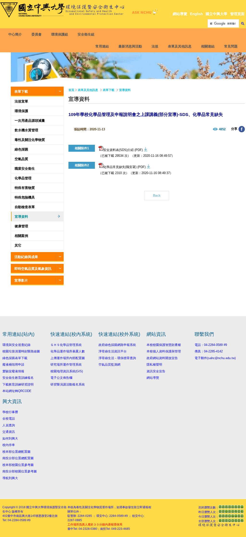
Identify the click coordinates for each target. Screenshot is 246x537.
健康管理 (21, 226)
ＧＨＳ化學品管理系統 (66, 345)
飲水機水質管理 (26, 130)
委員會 (36, 34)
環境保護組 (59, 34)
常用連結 (102, 46)
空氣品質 (21, 159)
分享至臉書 (242, 129)
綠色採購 (21, 149)
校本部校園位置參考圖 (18, 465)
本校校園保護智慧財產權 (164, 345)
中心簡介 (15, 34)
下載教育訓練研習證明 (18, 384)
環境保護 (21, 111)
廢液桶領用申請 (13, 364)
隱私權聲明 (154, 364)
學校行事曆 (10, 412)
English (196, 14)
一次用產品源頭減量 (30, 120)
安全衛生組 (86, 34)
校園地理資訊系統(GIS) (66, 371)
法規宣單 (21, 101)
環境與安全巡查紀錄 (16, 345)
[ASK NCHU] (144, 13)
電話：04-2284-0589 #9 (211, 345)
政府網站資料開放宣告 (162, 358)
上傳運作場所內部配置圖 (67, 358)
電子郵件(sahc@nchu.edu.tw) (215, 358)
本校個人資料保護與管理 (164, 351)
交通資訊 (8, 432)
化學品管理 (23, 178)
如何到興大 (10, 438)
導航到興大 (10, 478)
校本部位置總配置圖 (16, 451)
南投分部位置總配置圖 (18, 458)
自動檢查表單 (25, 207)
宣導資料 (21, 216)
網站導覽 (180, 14)
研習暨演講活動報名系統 (67, 384)
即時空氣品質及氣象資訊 (32, 269)
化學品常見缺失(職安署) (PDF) (124, 167)
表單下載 (21, 91)
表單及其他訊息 (179, 46)
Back (156, 195)
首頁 (71, 90)
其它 (18, 245)
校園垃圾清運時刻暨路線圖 (21, 351)
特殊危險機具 (25, 197)
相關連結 (208, 46)
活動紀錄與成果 (26, 257)
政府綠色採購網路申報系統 (117, 345)
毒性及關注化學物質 (30, 140)
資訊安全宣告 (156, 371)
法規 (155, 46)
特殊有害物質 (25, 188)
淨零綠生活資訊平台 (112, 351)
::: (242, 5)
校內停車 (8, 445)
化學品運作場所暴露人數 (67, 351)
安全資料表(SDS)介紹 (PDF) (123, 150)
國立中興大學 (216, 14)
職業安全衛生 (25, 168)
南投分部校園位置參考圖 (19, 471)
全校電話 (8, 418)
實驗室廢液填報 (13, 371)
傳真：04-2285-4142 (209, 351)
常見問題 (231, 46)
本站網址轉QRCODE (16, 391)
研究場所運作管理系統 (66, 364)
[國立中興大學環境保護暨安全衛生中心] (63, 10)
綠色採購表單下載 (14, 358)
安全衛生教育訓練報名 (18, 378)
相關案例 (21, 236)
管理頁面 (237, 14)
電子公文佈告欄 (61, 378)
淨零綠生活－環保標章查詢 (117, 358)
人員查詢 (8, 425)
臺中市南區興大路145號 (22, 516)
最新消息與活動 (130, 46)
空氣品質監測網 (109, 364)
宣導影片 (21, 280)
